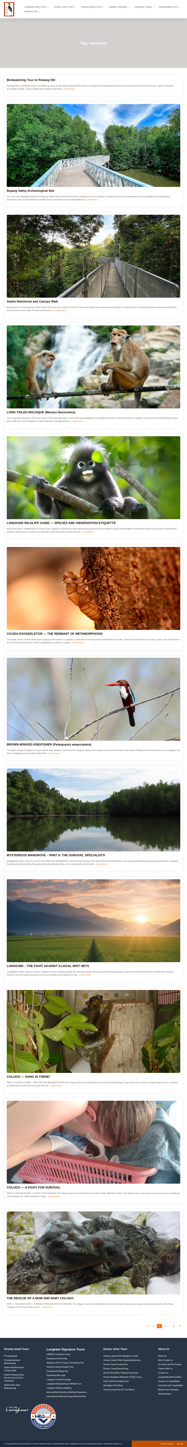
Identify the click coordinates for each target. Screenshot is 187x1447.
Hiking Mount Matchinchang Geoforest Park (66, 1396)
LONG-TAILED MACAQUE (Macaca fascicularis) (41, 412)
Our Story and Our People (169, 1364)
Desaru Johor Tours (64, 7)
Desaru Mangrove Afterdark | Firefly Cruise (122, 1377)
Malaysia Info (31, 11)
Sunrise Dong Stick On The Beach (118, 1390)
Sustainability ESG (168, 7)
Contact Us (163, 1373)
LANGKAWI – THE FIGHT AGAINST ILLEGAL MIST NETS (48, 966)
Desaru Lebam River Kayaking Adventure (122, 1360)
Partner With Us (165, 1369)
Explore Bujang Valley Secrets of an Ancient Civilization (14, 1378)
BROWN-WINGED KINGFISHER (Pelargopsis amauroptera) (49, 744)
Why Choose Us (165, 1360)
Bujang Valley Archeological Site (30, 190)
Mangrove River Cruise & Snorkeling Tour (65, 1363)
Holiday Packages (118, 7)
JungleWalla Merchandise (170, 1377)
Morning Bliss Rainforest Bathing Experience (67, 1392)
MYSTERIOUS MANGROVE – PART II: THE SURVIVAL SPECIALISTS (56, 855)
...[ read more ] (68, 89)
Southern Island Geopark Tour (60, 1367)
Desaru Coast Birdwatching (115, 1369)
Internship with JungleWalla (170, 1385)
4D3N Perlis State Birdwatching (12, 1386)
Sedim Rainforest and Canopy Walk (32, 301)
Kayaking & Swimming (57, 1358)
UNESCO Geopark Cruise (58, 1354)
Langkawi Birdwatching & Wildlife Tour (64, 1384)
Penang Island (10, 1356)
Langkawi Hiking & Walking (59, 1388)
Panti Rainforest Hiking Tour (116, 1381)
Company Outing (143, 7)
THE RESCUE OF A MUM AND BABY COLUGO (40, 1298)
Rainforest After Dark (56, 1375)
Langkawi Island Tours (35, 7)
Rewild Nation (164, 1394)
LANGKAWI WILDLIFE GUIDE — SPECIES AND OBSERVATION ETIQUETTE (61, 523)
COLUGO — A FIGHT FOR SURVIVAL (34, 1187)
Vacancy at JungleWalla (169, 1381)
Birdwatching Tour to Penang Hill (31, 80)
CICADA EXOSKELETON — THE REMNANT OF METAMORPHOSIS (55, 633)
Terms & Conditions (167, 1444)
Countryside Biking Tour (57, 1371)
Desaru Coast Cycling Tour (115, 1364)
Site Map (180, 1444)
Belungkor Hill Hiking (113, 1385)
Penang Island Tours (91, 7)
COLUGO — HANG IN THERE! (28, 1076)
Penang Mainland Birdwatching (12, 1361)
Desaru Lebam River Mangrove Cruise (120, 1356)
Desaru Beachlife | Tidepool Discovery (120, 1373)
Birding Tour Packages (168, 1390)
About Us (162, 1356)
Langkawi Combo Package (59, 1379)
